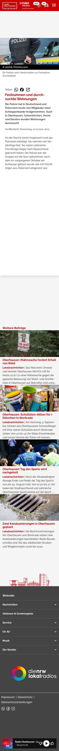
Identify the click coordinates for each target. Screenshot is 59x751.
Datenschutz (25, 697)
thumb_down (41, 743)
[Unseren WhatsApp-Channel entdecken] (3, 709)
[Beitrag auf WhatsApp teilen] (16, 90)
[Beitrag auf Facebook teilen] (22, 90)
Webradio (8, 595)
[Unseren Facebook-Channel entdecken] (8, 709)
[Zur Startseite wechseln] (10, 5)
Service (7, 622)
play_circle (46, 743)
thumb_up (52, 743)
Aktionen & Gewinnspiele (18, 613)
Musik (6, 640)
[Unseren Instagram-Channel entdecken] (13, 709)
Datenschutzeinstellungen (16, 702)
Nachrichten (10, 604)
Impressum (8, 697)
